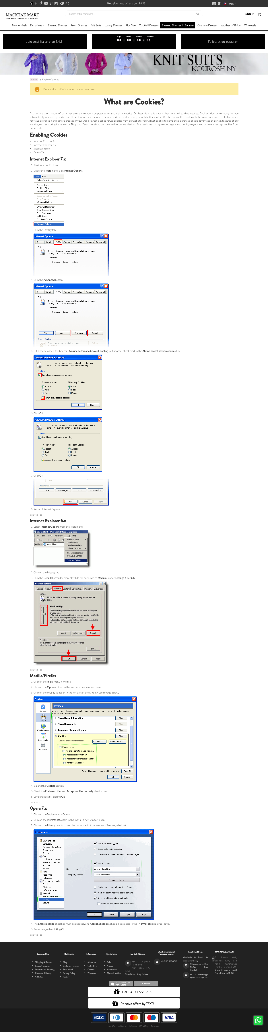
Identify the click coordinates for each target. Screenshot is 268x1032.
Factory (66, 976)
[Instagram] (57, 3)
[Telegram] (62, 3)
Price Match (68, 969)
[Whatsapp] (67, 4)
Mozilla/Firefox (42, 148)
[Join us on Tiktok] (41, 3)
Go (197, 13)
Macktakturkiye (114, 973)
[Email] (214, 4)
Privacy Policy (69, 973)
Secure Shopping (42, 965)
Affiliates (39, 976)
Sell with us (92, 965)
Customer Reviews (71, 965)
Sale (109, 962)
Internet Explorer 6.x (45, 145)
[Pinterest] (51, 3)
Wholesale (92, 973)
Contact (91, 969)
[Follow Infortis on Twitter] (31, 3)
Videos (110, 965)
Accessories (112, 969)
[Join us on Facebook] (36, 3)
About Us (92, 962)
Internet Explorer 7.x (44, 141)
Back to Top (36, 514)
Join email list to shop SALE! (44, 41)
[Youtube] (46, 3)
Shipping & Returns (43, 962)
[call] (219, 4)
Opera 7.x (39, 152)
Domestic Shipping (43, 973)
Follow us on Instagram (223, 41)
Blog (65, 962)
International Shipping (45, 969)
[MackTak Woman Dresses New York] (22, 16)
